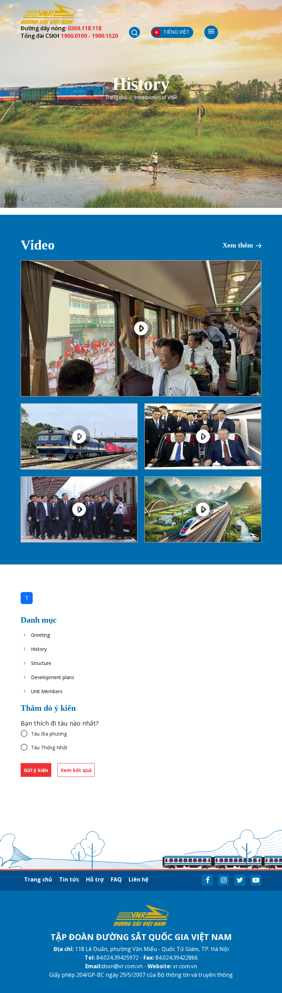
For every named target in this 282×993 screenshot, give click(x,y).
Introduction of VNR (155, 97)
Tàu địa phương (49, 733)
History (39, 649)
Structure (41, 663)
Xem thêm (238, 245)
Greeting (40, 635)
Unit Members (47, 691)
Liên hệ (138, 879)
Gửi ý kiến (36, 770)
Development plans (52, 677)
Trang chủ (116, 97)
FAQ (116, 879)
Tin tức (69, 879)
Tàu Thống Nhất (49, 747)
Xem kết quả (76, 770)
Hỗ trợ (95, 879)
